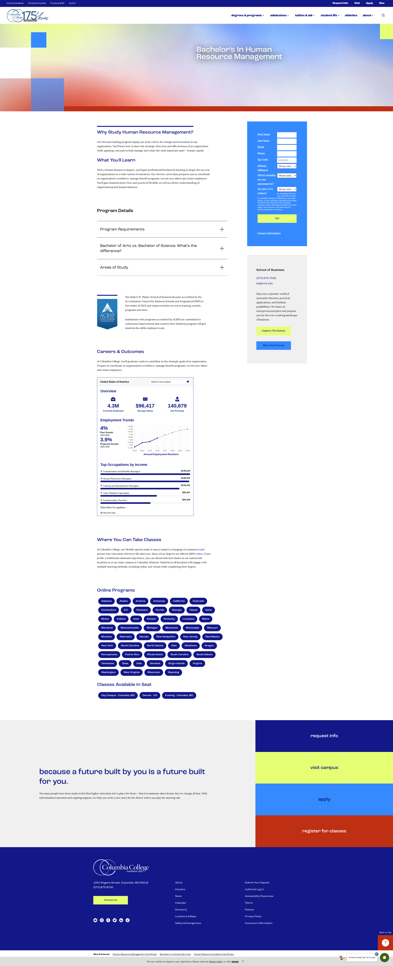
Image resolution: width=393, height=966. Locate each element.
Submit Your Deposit (257, 883)
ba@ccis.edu (264, 283)
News (178, 896)
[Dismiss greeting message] (377, 954)
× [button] (243, 961)
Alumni (72, 3)
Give (381, 3)
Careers (180, 889)
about (367, 15)
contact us (110, 900)
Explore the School (273, 331)
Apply (369, 3)
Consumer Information (258, 923)
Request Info (340, 3)
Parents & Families (37, 3)
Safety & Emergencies (188, 923)
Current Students (15, 3)
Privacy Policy (253, 916)
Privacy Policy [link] (216, 961)
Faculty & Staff (57, 3)
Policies (249, 910)
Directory (181, 910)
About (178, 883)
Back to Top (385, 932)
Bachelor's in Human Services (175, 954)
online (199, 553)
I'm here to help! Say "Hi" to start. (362, 957)
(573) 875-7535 (266, 278)
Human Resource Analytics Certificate (214, 954)
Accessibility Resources (259, 896)
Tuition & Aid (303, 15)
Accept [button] (235, 961)
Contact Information (269, 233)
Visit (357, 3)
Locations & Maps (185, 916)
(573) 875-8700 (103, 887)
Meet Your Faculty (273, 345)
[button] (384, 957)
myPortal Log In (254, 889)
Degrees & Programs (246, 15)
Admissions (278, 15)
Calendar (180, 903)
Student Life (329, 15)
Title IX (249, 903)
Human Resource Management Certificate (135, 954)
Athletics (351, 15)
